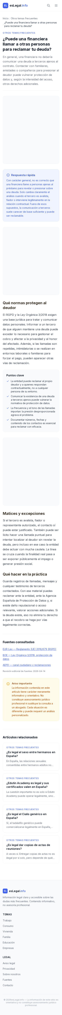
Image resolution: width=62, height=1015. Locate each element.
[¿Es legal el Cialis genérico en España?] (31, 819)
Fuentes (7, 979)
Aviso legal (9, 963)
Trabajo (7, 920)
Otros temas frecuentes (19, 33)
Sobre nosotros (11, 974)
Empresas (8, 948)
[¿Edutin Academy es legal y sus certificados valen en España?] (31, 787)
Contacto (8, 985)
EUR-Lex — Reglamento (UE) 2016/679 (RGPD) (29, 649)
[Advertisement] (31, 130)
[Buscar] (48, 5)
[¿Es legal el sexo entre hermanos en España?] (31, 757)
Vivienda (8, 931)
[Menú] (56, 5)
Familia (6, 936)
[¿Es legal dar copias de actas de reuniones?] (31, 849)
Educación (9, 942)
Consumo (8, 925)
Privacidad (9, 968)
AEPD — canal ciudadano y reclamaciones (27, 665)
